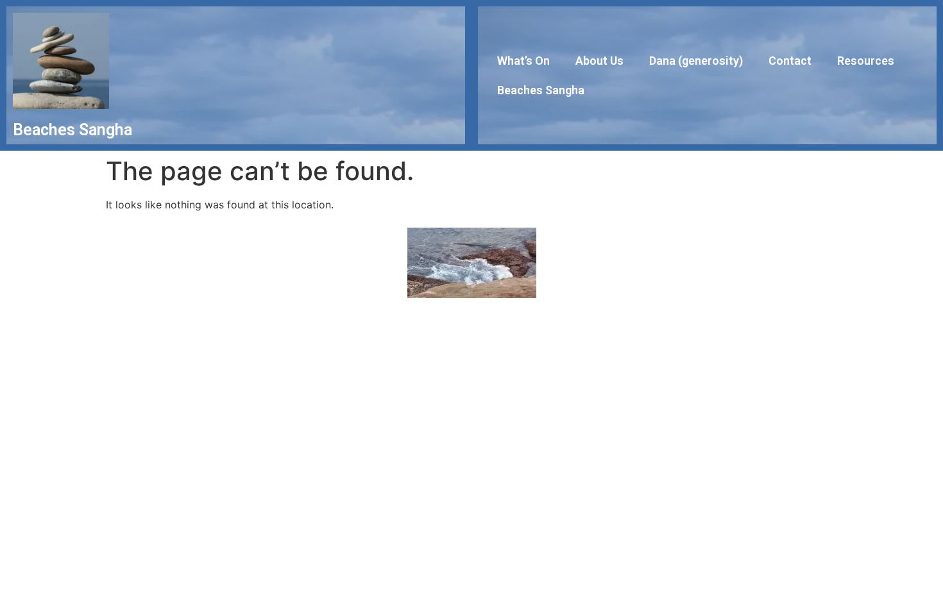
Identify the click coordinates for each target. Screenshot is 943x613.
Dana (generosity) (696, 60)
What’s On (523, 60)
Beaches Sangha (540, 90)
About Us (599, 60)
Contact (790, 60)
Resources (865, 60)
